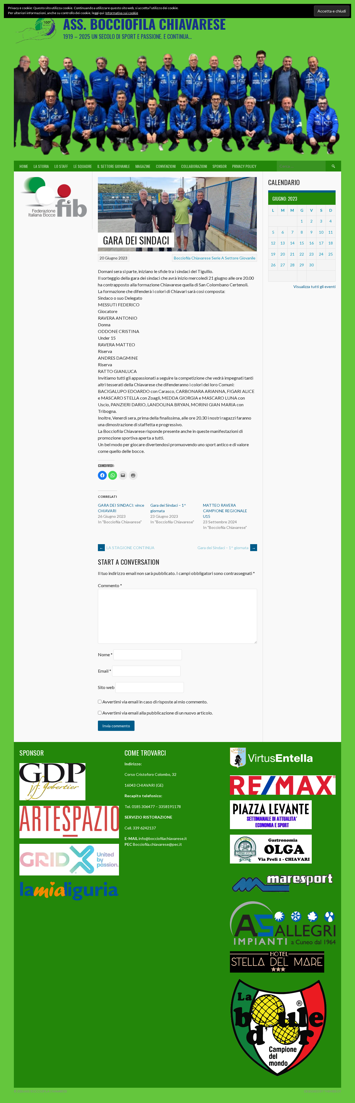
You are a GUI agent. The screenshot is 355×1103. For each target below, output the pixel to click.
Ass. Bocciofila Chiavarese (144, 24)
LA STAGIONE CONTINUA (126, 547)
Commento (110, 585)
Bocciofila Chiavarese (192, 258)
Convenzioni (166, 166)
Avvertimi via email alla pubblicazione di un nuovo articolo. (157, 712)
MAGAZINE (142, 166)
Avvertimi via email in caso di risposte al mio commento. (154, 701)
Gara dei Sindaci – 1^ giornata (226, 547)
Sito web (106, 687)
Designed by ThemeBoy (322, 1091)
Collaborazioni (194, 166)
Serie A (218, 258)
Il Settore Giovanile (113, 166)
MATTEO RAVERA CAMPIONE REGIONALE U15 (225, 511)
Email (104, 670)
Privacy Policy (244, 166)
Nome (105, 654)
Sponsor (219, 166)
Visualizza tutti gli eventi (314, 286)
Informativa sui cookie (121, 13)
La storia (41, 166)
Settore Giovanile (240, 258)
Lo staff (61, 166)
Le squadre (82, 166)
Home (23, 166)
